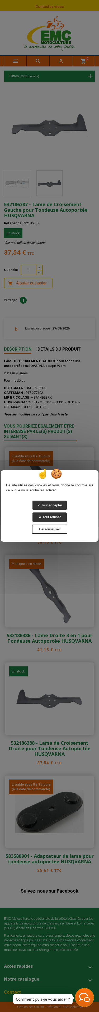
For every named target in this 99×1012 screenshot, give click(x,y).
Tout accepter (51, 505)
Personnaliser (49, 529)
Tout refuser (51, 517)
